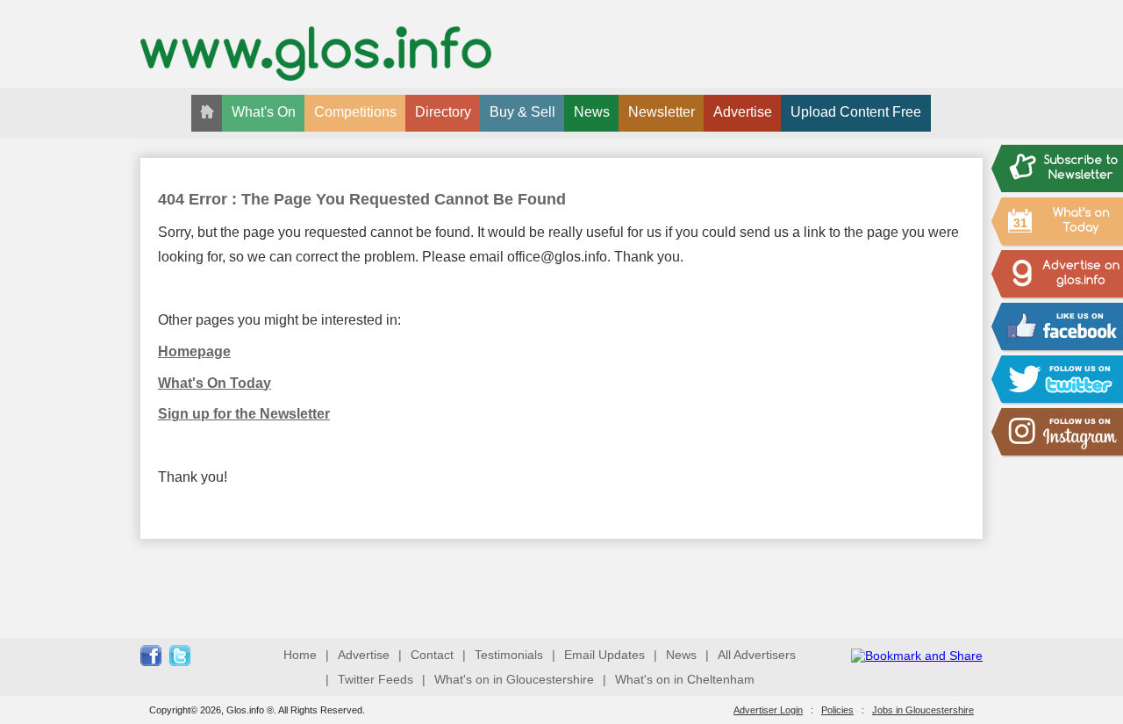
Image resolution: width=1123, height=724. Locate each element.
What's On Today (214, 383)
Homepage (194, 351)
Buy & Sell (522, 111)
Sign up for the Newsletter (244, 413)
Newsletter (661, 111)
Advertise (742, 111)
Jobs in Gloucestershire (923, 710)
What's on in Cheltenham (685, 679)
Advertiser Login (768, 710)
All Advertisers (757, 655)
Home (300, 655)
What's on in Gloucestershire (514, 679)
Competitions (355, 111)
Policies (837, 710)
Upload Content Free (855, 111)
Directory (443, 111)
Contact (432, 655)
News (592, 111)
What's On (264, 111)
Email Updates (604, 655)
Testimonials (509, 655)
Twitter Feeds (375, 679)
